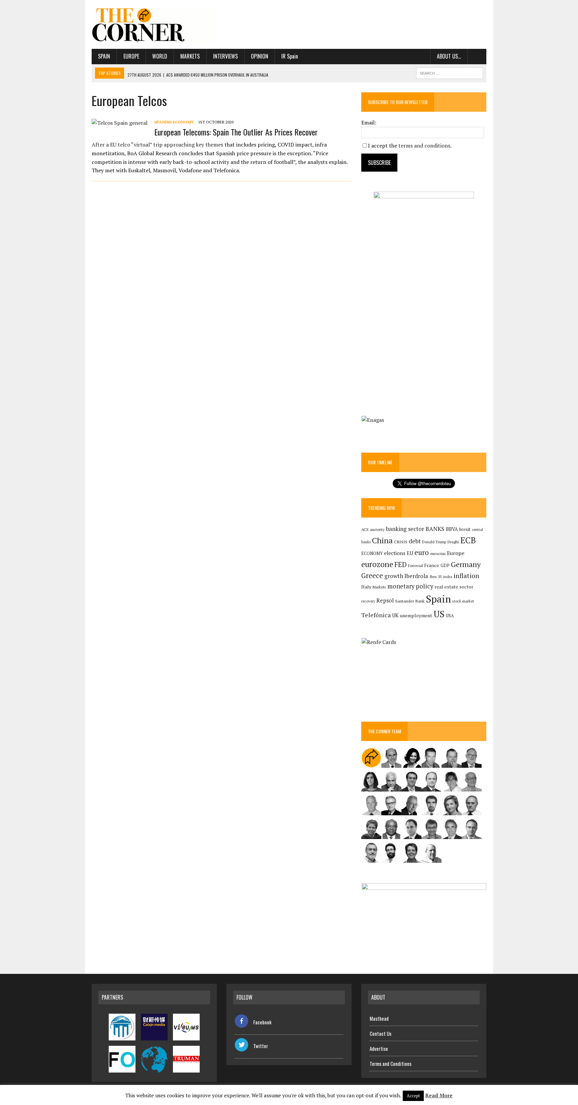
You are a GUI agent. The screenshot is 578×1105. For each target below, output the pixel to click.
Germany (466, 564)
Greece (372, 575)
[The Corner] (154, 24)
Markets (190, 56)
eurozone (377, 564)
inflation (466, 575)
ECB (468, 540)
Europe (131, 56)
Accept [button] (413, 1096)
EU (410, 553)
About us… (449, 56)
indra (447, 576)
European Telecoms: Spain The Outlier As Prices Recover (236, 132)
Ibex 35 (435, 576)
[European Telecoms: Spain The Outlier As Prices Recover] (120, 122)
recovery (368, 601)
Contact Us (380, 1033)
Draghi (453, 541)
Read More (439, 1095)
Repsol (385, 600)
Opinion (259, 56)
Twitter (260, 1045)
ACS (365, 529)
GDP (445, 565)
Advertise (379, 1048)
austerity (377, 529)
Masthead (379, 1018)
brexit (465, 529)
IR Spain (289, 56)
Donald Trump (434, 541)
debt (415, 541)
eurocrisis (438, 553)
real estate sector (454, 586)
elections (394, 553)
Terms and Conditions (390, 1063)
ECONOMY (372, 553)
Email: (368, 122)
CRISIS (400, 542)
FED (400, 564)
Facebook (262, 1022)
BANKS (435, 529)
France (431, 565)
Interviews (225, 56)
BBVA (452, 529)
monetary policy (410, 586)
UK (395, 615)
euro (421, 552)
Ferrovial (415, 565)
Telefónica (376, 615)
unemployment (416, 616)
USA (450, 616)
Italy (366, 586)
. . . (477, 56)
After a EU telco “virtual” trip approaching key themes (157, 144)
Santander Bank (409, 601)
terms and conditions (424, 145)
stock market (463, 601)
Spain (104, 56)
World (159, 56)
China (382, 540)
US (439, 614)
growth (393, 576)
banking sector (405, 529)
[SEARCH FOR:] (449, 72)
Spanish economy (174, 121)
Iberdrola (416, 576)
